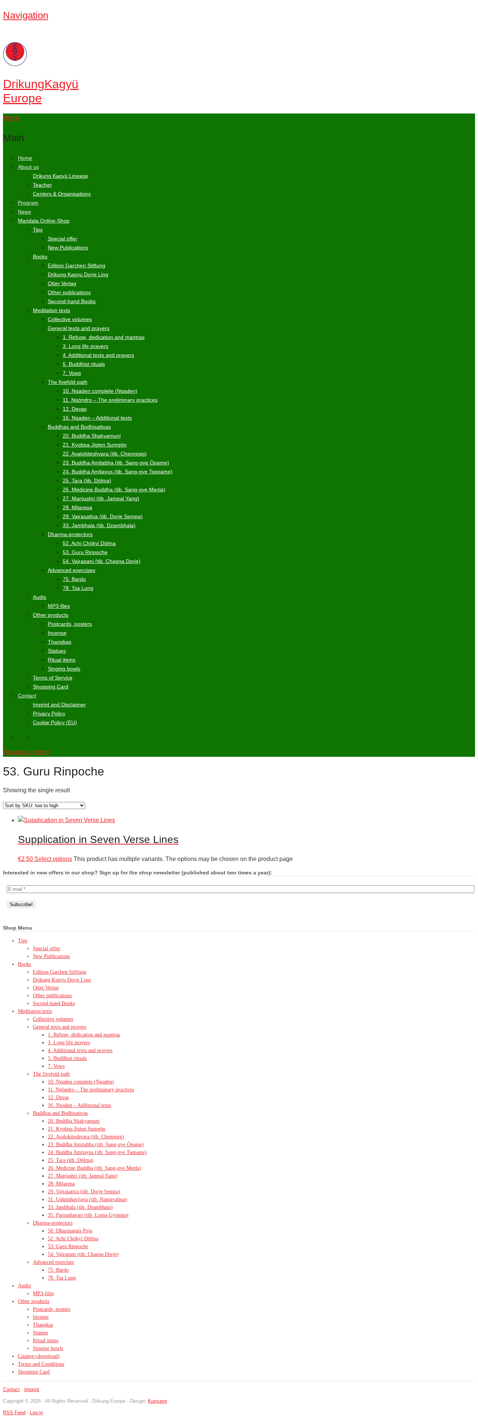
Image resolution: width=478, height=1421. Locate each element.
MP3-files (59, 606)
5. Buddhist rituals (84, 364)
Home (25, 158)
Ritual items (61, 660)
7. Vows (72, 373)
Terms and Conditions (41, 1364)
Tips (38, 230)
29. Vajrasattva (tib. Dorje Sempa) (103, 516)
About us (28, 167)
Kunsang (157, 1401)
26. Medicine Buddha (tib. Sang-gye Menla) (114, 489)
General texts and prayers (78, 328)
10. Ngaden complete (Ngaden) (100, 391)
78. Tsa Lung (78, 588)
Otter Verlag (62, 283)
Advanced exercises (71, 570)
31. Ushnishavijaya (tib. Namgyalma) (87, 1199)
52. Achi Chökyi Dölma (89, 543)
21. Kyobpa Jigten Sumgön (95, 445)
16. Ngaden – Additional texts (97, 418)
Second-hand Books (72, 301)
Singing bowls (64, 669)
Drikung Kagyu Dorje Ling (78, 274)
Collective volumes (70, 319)
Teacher (42, 185)
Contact (27, 696)
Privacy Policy (49, 713)
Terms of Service (52, 678)
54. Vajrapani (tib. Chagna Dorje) (101, 561)
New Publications (68, 248)
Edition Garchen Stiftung (76, 265)
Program (28, 203)
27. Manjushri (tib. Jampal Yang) (101, 498)
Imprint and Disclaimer (59, 705)
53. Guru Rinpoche (85, 552)
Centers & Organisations (62, 194)
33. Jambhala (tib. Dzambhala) (99, 525)
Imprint (31, 1389)
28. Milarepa (77, 507)
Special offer (62, 239)
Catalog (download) (39, 1356)
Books (40, 256)
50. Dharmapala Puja (70, 1231)
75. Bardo (74, 579)
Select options (53, 859)
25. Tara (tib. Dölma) (87, 480)
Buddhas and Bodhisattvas (79, 427)
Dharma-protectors (70, 534)
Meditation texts (51, 310)
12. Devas (75, 409)
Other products (50, 615)
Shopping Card (50, 687)
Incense (57, 633)
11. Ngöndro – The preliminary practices (110, 400)
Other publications (69, 292)
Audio (39, 597)
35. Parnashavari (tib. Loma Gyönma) (88, 1215)
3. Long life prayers (85, 346)
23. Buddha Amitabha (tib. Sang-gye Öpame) (116, 463)
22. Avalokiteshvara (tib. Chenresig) (105, 454)
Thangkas (59, 642)
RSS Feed (14, 1412)
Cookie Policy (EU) (55, 722)
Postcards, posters (70, 624)
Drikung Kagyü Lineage (60, 176)
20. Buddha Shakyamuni (92, 436)
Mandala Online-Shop (43, 221)
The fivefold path (67, 382)
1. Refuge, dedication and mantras (104, 337)
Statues (57, 651)
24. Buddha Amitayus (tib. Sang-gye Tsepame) (118, 472)
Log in (36, 1412)
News (24, 212)
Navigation (25, 15)
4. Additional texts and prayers (98, 355)
